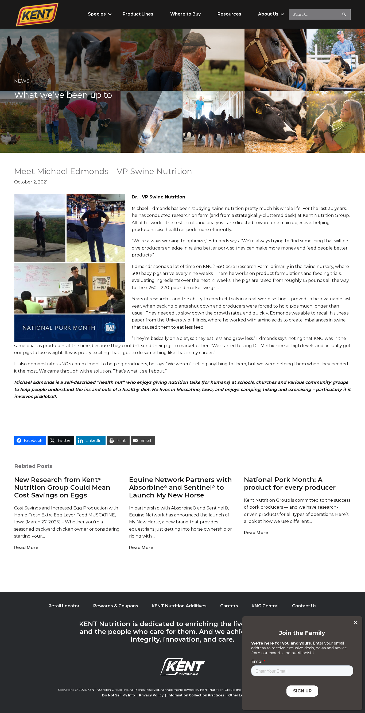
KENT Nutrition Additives (179, 605)
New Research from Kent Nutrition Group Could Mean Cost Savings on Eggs (62, 487)
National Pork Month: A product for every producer (290, 483)
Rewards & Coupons (115, 605)
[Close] (355, 622)
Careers (229, 605)
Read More (26, 547)
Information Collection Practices (196, 695)
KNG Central (265, 605)
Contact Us (304, 605)
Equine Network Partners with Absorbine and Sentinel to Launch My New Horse (180, 487)
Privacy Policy (151, 695)
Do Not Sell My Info (118, 695)
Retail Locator (64, 605)
